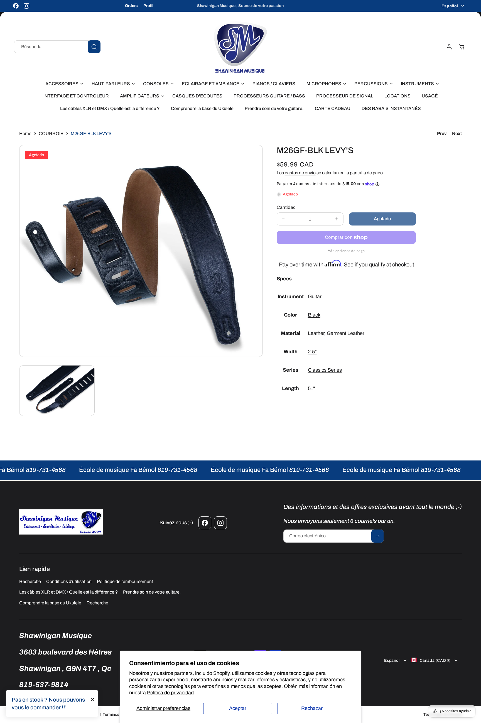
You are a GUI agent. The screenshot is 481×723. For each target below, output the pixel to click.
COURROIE (51, 133)
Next (457, 133)
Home (25, 133)
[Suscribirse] (377, 536)
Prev (441, 133)
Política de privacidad (170, 692)
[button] (63, 84)
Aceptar (237, 708)
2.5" (312, 352)
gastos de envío (300, 172)
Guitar (315, 297)
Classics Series (325, 370)
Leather (316, 333)
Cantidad (286, 207)
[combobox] (57, 47)
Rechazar (312, 708)
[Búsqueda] (94, 46)
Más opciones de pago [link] (346, 251)
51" (311, 388)
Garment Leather (345, 333)
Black (314, 315)
